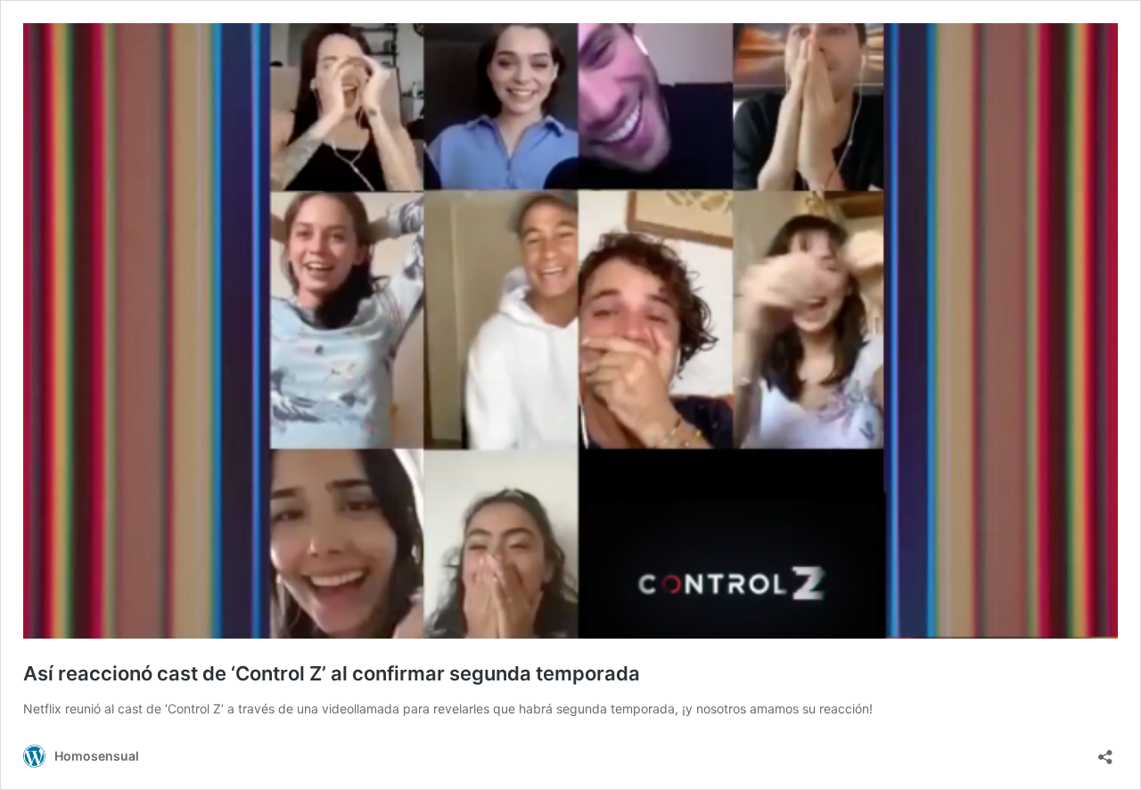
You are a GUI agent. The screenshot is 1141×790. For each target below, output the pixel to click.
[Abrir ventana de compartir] (1105, 751)
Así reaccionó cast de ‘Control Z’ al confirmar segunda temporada (331, 673)
